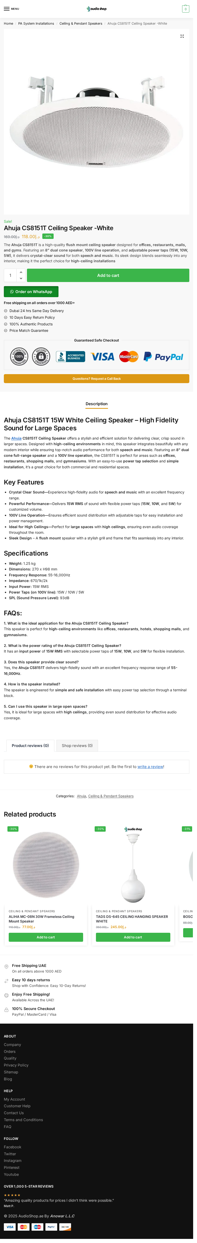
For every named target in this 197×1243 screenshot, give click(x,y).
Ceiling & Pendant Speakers (81, 23)
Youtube (11, 1174)
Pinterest (11, 1167)
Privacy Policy (16, 1065)
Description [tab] (97, 403)
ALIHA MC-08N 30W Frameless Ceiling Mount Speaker (41, 919)
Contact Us (14, 1113)
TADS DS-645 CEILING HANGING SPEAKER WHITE (132, 919)
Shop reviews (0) (77, 745)
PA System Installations (36, 23)
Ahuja (16, 438)
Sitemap (11, 1072)
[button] (182, 36)
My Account (14, 1099)
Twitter (10, 1154)
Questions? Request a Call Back (97, 379)
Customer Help (17, 1106)
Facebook (12, 1147)
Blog (8, 1079)
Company (12, 1044)
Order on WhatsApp (33, 291)
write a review (150, 766)
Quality (10, 1058)
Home (8, 23)
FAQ (7, 1126)
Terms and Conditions (23, 1120)
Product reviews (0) (30, 745)
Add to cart (108, 275)
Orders (10, 1051)
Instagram (13, 1160)
